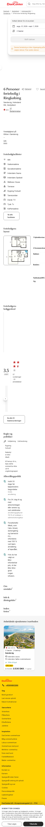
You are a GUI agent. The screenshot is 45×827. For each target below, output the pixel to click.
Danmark (6, 11)
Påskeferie (6, 715)
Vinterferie (5, 711)
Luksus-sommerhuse (9, 742)
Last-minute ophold (9, 698)
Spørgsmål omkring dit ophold (12, 781)
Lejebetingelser (7, 795)
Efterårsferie (6, 722)
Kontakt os (6, 770)
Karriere (5, 773)
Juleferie (5, 726)
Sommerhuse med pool (10, 746)
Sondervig (6, 13)
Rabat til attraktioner (9, 702)
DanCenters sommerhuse (11, 735)
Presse (4, 798)
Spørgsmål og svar (8, 784)
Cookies (5, 788)
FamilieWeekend (8, 757)
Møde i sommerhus (8, 760)
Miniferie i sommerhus (9, 750)
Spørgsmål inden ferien (10, 777)
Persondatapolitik (8, 791)
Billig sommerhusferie (9, 739)
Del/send (28, 89)
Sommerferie (6, 719)
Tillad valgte (11, 824)
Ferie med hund (7, 753)
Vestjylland (15, 11)
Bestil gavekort (7, 695)
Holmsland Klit (26, 11)
